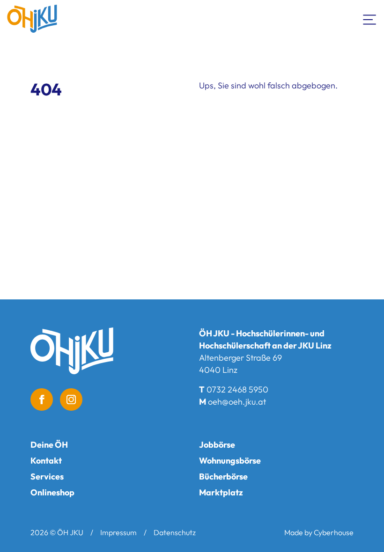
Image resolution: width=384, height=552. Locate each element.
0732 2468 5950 (237, 389)
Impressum (118, 532)
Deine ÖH (49, 444)
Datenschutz (175, 532)
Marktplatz (221, 492)
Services (47, 476)
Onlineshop (52, 492)
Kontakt (46, 460)
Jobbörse (217, 444)
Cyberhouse (334, 532)
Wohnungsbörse (230, 460)
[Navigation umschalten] (370, 18)
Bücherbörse (223, 476)
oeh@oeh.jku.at (237, 401)
